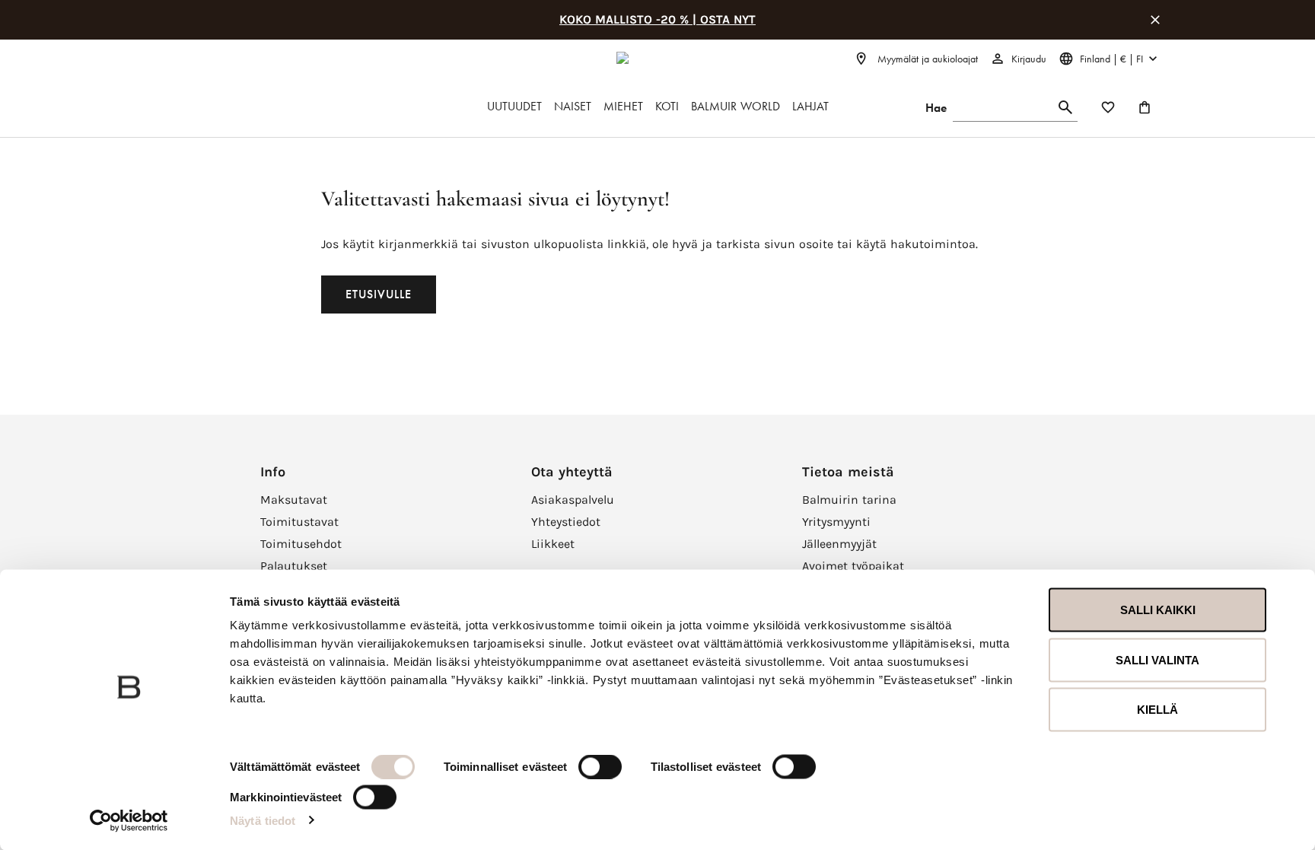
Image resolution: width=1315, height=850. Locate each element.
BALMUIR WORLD (735, 106)
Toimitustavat (299, 521)
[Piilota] (1155, 19)
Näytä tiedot (262, 819)
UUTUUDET (514, 106)
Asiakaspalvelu (572, 499)
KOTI (667, 106)
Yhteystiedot (565, 521)
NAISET (572, 106)
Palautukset (293, 566)
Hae (936, 108)
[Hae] (1065, 108)
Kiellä (1157, 709)
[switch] (600, 767)
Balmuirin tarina (849, 499)
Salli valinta (1157, 659)
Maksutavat (293, 499)
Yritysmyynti (836, 521)
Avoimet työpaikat (853, 566)
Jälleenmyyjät (839, 543)
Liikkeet (553, 543)
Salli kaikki (1158, 609)
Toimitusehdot (301, 543)
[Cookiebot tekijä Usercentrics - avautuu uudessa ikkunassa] (129, 820)
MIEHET (623, 106)
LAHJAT (810, 106)
